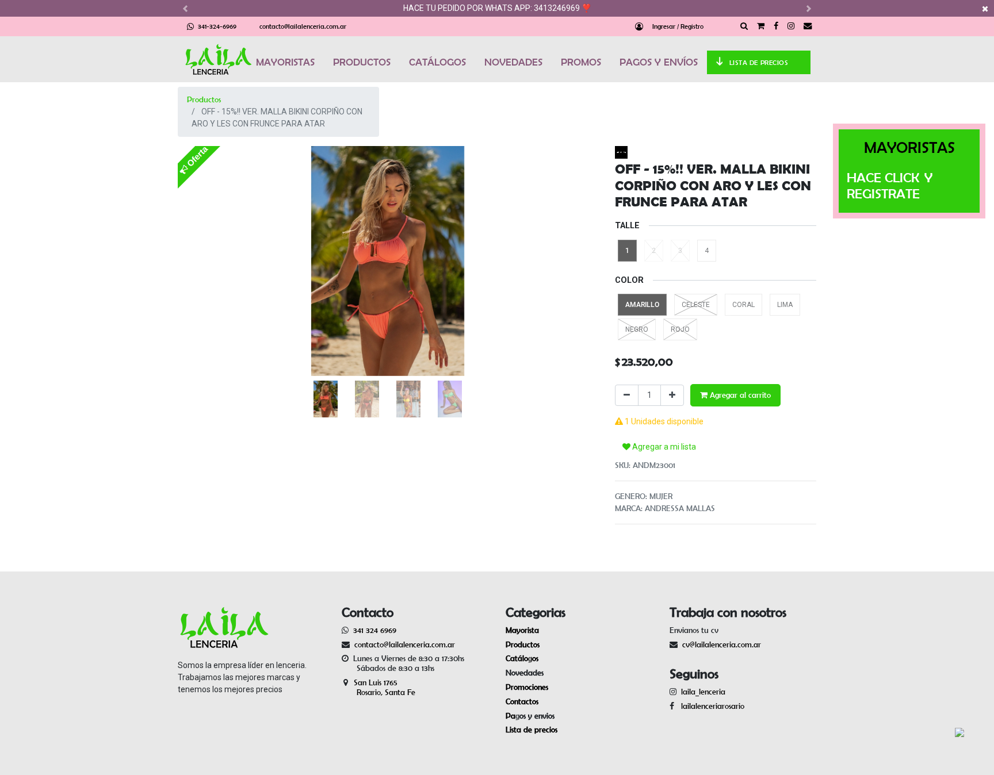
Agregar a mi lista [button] (663, 446)
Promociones (527, 687)
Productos (204, 99)
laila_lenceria (703, 691)
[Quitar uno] (627, 395)
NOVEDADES (513, 62)
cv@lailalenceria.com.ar (721, 644)
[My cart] (760, 26)
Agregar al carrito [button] (739, 395)
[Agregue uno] (672, 395)
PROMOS (581, 62)
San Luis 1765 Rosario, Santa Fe (378, 687)
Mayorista (522, 630)
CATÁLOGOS (437, 62)
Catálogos (522, 658)
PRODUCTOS (362, 62)
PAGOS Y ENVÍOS (659, 62)
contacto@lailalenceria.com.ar (302, 26)
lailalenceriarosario (710, 706)
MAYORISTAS (285, 62)
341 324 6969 (374, 630)
